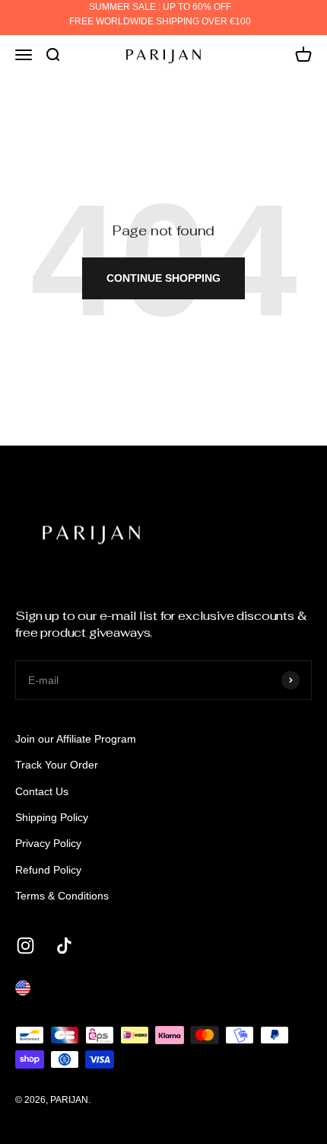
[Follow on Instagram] (25, 945)
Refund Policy (48, 870)
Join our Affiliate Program (75, 739)
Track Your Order (56, 765)
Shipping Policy (51, 817)
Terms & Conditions (62, 896)
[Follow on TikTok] (64, 945)
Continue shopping (163, 278)
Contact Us (41, 791)
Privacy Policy (48, 843)
